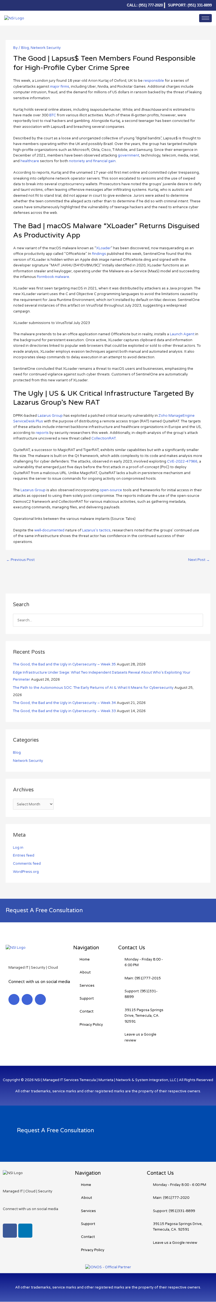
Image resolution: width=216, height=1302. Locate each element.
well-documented (49, 530)
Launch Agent (182, 334)
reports (42, 433)
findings (99, 254)
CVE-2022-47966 (182, 461)
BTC (52, 115)
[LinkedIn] (8, 5)
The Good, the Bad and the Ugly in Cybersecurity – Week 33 (64, 711)
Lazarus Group (50, 415)
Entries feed (23, 855)
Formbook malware (53, 277)
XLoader (103, 248)
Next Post (199, 560)
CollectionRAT (103, 438)
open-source (111, 490)
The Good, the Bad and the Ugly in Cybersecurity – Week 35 (64, 664)
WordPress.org (26, 871)
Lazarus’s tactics (96, 530)
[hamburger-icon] (205, 18)
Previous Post (20, 560)
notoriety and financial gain (92, 161)
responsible (153, 80)
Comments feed (27, 863)
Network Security (46, 48)
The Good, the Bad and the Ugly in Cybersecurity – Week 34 (64, 703)
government (128, 155)
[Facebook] (18, 5)
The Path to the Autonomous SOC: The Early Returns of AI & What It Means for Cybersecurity (93, 687)
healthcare (30, 161)
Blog (25, 48)
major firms (59, 86)
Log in (18, 847)
